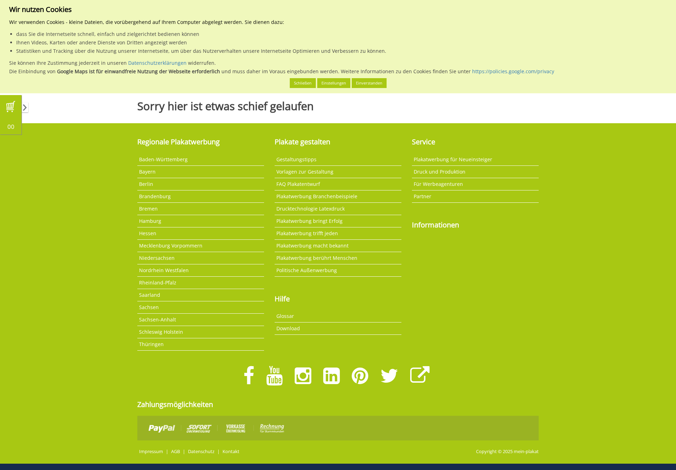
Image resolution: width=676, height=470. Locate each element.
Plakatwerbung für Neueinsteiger (453, 159)
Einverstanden (369, 83)
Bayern (147, 171)
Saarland (149, 295)
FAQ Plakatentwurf (298, 184)
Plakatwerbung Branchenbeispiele (316, 196)
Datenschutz (201, 452)
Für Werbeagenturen (438, 184)
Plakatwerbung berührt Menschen (316, 258)
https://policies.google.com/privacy (513, 71)
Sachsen (149, 307)
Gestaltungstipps (296, 159)
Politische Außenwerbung (306, 270)
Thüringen (151, 344)
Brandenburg (155, 196)
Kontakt (231, 452)
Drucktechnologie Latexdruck (310, 208)
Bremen (148, 208)
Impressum (151, 452)
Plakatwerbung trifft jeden (307, 233)
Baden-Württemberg (163, 159)
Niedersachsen (157, 258)
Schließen (303, 83)
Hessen (147, 233)
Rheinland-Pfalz (157, 282)
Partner (422, 196)
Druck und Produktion (439, 171)
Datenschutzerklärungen (157, 62)
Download (288, 328)
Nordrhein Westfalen (164, 270)
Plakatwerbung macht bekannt (312, 245)
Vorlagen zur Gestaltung (304, 171)
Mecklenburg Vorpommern (170, 245)
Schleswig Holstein (161, 331)
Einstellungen (333, 83)
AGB (175, 452)
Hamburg (150, 221)
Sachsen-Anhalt (157, 319)
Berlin (146, 184)
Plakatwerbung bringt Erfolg (309, 221)
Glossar (285, 316)
